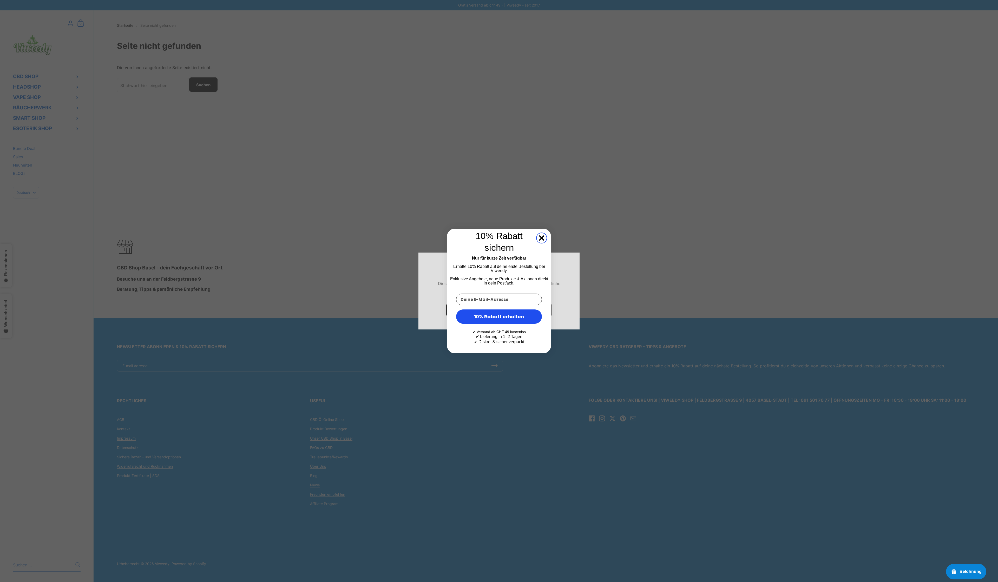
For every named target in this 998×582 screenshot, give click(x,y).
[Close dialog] (541, 238)
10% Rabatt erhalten (499, 316)
